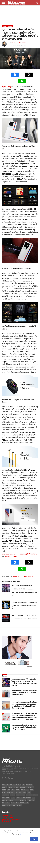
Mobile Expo (20, 795)
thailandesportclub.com (11, 819)
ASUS (35, 795)
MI (33, 797)
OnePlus (29, 795)
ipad (3, 792)
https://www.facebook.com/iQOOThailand (19, 554)
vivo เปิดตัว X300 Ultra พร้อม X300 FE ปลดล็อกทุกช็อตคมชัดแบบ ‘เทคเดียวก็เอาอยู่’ (24, 618)
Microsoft (10, 792)
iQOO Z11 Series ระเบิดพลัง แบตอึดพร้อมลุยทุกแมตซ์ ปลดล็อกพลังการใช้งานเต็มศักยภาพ (24, 605)
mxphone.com (7, 815)
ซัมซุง (24, 792)
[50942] (17, 667)
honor (12, 795)
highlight (30, 787)
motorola (12, 800)
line (28, 792)
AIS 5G (7, 802)
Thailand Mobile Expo (23, 797)
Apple (12, 784)
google (22, 787)
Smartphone (17, 805)
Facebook (30, 800)
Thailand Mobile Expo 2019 (19, 802)
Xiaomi (4, 787)
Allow (34, 839)
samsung (5, 784)
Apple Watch (6, 805)
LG (27, 790)
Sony (17, 790)
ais (23, 784)
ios (9, 790)
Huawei (18, 784)
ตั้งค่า (21, 835)
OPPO (10, 787)
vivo (33, 576)
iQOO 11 (20, 576)
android (29, 784)
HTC (31, 790)
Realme (18, 792)
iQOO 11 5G (27, 576)
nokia (23, 790)
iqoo (15, 576)
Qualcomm (5, 797)
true (12, 797)
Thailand (5, 795)
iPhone (16, 787)
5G (3, 802)
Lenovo (4, 800)
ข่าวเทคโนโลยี (6, 821)
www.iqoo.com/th (12, 556)
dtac (4, 790)
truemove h (22, 800)
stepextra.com (7, 817)
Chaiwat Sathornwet (19, 43)
